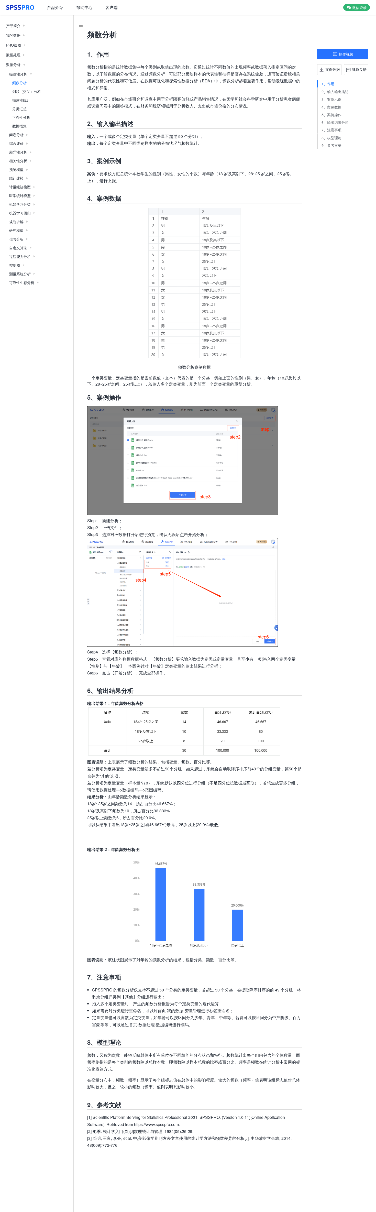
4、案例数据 (331, 106)
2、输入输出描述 (335, 91)
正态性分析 (21, 117)
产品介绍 (55, 7)
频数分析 (19, 82)
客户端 (111, 7)
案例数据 (332, 69)
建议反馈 (359, 69)
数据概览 (19, 125)
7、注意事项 (331, 129)
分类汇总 (19, 108)
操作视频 (346, 53)
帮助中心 (84, 7)
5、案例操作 (331, 114)
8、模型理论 (331, 137)
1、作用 (328, 83)
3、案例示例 (331, 99)
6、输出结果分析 (335, 122)
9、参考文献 (331, 145)
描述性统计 (21, 100)
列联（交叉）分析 (26, 91)
